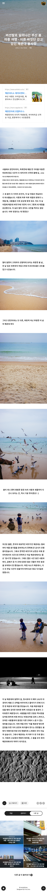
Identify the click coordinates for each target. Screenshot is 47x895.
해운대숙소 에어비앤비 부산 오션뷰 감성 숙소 (16, 93)
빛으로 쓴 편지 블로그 (4, 888)
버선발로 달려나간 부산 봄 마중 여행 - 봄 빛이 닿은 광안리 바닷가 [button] (11, 856)
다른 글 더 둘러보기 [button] (22, 875)
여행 (30, 48)
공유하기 (23, 813)
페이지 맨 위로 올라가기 (43, 888)
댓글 (11, 813)
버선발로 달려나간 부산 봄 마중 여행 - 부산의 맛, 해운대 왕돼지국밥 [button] (35, 832)
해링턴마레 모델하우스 (14, 111)
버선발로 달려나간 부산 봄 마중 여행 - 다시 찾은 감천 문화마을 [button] (35, 856)
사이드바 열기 (4, 3)
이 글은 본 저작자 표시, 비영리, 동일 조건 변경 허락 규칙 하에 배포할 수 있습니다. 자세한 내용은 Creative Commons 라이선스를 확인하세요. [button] (40, 803)
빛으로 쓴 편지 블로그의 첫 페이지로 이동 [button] (23, 3)
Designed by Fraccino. (23, 889)
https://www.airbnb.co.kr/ (15, 89)
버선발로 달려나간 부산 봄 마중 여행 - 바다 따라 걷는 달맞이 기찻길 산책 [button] (11, 832)
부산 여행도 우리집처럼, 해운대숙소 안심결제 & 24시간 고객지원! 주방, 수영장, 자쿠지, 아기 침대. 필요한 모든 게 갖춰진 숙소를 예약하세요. (16, 98)
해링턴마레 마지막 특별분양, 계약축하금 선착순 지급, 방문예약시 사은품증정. (23, 116)
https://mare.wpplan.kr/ (14, 108)
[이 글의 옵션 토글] (4, 803)
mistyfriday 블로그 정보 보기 (43, 3)
